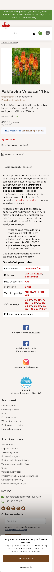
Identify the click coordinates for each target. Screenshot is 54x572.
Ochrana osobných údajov (13, 483)
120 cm (37, 306)
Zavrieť (20, 152)
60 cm (42, 303)
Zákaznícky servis (9, 452)
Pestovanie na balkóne (12, 425)
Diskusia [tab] (27, 167)
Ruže (3, 413)
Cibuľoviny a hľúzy (10, 409)
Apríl (36, 292)
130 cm (34, 309)
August (38, 273)
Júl (31, 273)
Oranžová (30, 268)
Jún (27, 273)
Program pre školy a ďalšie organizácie (19, 476)
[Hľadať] (15, 33)
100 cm (37, 300)
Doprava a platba (9, 448)
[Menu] (48, 33)
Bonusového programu (32, 131)
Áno (27, 281)
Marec (28, 292)
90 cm (28, 300)
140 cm (43, 309)
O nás (4, 468)
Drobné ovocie (8, 417)
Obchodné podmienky (12, 480)
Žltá (39, 268)
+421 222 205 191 (14, 501)
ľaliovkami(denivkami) (27, 200)
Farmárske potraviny (11, 429)
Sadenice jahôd (8, 405)
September (31, 276)
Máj (42, 292)
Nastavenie (26, 567)
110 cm (33, 303)
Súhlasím (28, 558)
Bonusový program (10, 456)
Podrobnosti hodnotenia (13, 100)
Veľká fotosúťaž (8, 444)
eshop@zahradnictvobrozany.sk (23, 496)
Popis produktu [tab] (12, 167)
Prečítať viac (8, 116)
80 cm (28, 306)
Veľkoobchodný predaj (12, 472)
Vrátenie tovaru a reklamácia (15, 464)
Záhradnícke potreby (11, 421)
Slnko (28, 287)
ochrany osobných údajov (16, 529)
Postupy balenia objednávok (15, 460)
